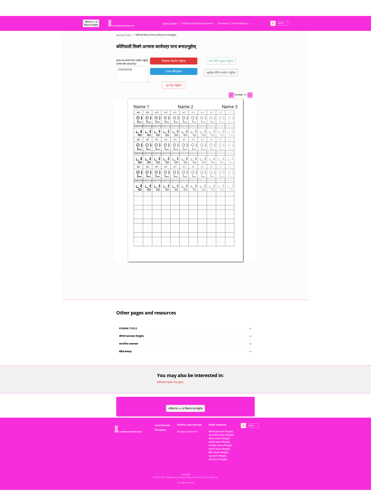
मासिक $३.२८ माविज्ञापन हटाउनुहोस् (91, 23)
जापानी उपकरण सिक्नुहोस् (219, 449)
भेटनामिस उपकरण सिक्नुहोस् (220, 445)
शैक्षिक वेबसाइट (125, 351)
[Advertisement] (185, 8)
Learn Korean (162, 425)
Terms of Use (200, 477)
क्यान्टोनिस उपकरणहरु (128, 343)
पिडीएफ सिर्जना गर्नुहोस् (174, 61)
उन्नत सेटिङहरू (174, 71)
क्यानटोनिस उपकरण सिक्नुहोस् (221, 435)
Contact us (213, 477)
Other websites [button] (239, 23)
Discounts (223, 23)
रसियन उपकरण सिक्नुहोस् (219, 438)
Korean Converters (187, 431)
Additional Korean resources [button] (197, 23)
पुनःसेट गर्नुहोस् (173, 85)
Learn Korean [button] (170, 23)
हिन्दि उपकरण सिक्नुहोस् (218, 452)
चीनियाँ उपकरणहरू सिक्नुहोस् (131, 336)
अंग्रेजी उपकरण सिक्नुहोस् (219, 442)
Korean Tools (123, 35)
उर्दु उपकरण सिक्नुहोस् (218, 455)
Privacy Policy (185, 477)
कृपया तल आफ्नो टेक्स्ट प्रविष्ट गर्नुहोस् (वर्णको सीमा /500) (132, 62)
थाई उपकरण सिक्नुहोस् (218, 459)
